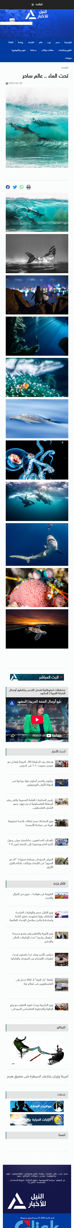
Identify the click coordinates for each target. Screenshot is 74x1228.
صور (19, 1176)
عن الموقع (60, 1180)
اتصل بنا (31, 1182)
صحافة (33, 50)
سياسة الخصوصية (47, 1180)
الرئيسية (68, 42)
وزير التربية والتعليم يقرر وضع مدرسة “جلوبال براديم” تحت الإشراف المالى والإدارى (32, 937)
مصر (58, 42)
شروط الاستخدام (17, 1180)
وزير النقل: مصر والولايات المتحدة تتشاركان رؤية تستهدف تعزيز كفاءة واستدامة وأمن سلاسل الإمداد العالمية (31, 916)
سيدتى (42, 1176)
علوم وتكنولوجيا (19, 50)
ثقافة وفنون (17, 1174)
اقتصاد (31, 42)
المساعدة (41, 1182)
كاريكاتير (61, 1027)
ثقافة (10, 42)
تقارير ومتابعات (65, 50)
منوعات (68, 58)
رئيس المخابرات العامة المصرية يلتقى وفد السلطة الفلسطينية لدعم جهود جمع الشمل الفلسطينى (29, 804)
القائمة (39, 4)
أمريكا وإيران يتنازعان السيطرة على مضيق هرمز (37, 1077)
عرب (49, 42)
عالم (41, 42)
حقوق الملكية (31, 1180)
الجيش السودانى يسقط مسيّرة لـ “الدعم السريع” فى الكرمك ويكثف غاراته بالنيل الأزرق (31, 863)
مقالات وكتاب (47, 50)
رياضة (20, 42)
